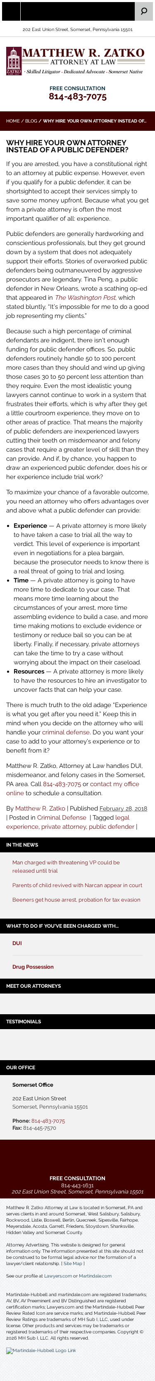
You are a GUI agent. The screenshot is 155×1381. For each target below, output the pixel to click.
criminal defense (66, 732)
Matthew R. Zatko (40, 808)
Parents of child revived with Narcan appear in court (77, 885)
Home (13, 121)
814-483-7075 (78, 96)
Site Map (73, 1263)
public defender (111, 826)
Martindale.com (95, 1276)
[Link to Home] (77, 61)
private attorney (63, 826)
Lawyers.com (58, 1276)
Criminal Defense (61, 817)
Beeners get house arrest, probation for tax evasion (76, 900)
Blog (31, 121)
